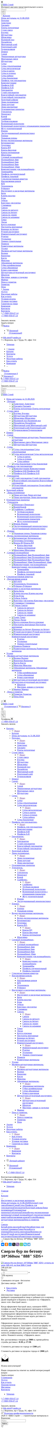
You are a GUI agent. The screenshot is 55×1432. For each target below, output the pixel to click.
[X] (13, 1244)
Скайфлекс (27, 884)
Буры (22, 1227)
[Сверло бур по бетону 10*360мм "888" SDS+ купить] (27, 1265)
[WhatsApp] (21, 1244)
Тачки (20, 1229)
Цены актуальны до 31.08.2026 (15, 1203)
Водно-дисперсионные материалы (32, 918)
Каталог (15, 733)
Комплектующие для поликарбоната (31, 962)
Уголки (32, 1217)
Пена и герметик (24, 1117)
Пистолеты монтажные (20, 1232)
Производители (8, 1385)
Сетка (19, 800)
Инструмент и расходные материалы (34, 995)
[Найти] (3, 13)
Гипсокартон (23, 841)
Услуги (4, 1380)
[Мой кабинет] (2, 709)
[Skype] (25, 1244)
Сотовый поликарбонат (28, 944)
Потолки (21, 743)
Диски (26, 1229)
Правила (16, 1236)
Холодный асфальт (33, 1208)
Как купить (17, 1136)
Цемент (9, 1205)
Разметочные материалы (31, 1236)
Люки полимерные (25, 858)
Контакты (5, 1389)
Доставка (10, 1290)
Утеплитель (22, 872)
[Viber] (17, 1244)
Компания (16, 1151)
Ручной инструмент (16, 1234)
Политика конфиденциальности (18, 1413)
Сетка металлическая (32, 810)
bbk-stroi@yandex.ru (12, 337)
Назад (17, 731)
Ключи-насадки (13, 1227)
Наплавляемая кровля (27, 980)
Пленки (20, 908)
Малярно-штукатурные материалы (33, 1069)
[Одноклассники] (6, 1244)
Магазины (5, 1387)
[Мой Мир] (10, 1244)
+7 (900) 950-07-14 (10, 313)
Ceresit (20, 786)
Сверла (25, 1016)
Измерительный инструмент (35, 1048)
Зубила (28, 1227)
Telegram (10, 344)
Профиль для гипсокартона (29, 827)
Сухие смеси (23, 757)
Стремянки (13, 1229)
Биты (3, 1227)
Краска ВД (27, 930)
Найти (4, 1424)
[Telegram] (28, 1244)
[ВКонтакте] (2, 1244)
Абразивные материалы (33, 1086)
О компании (6, 1377)
